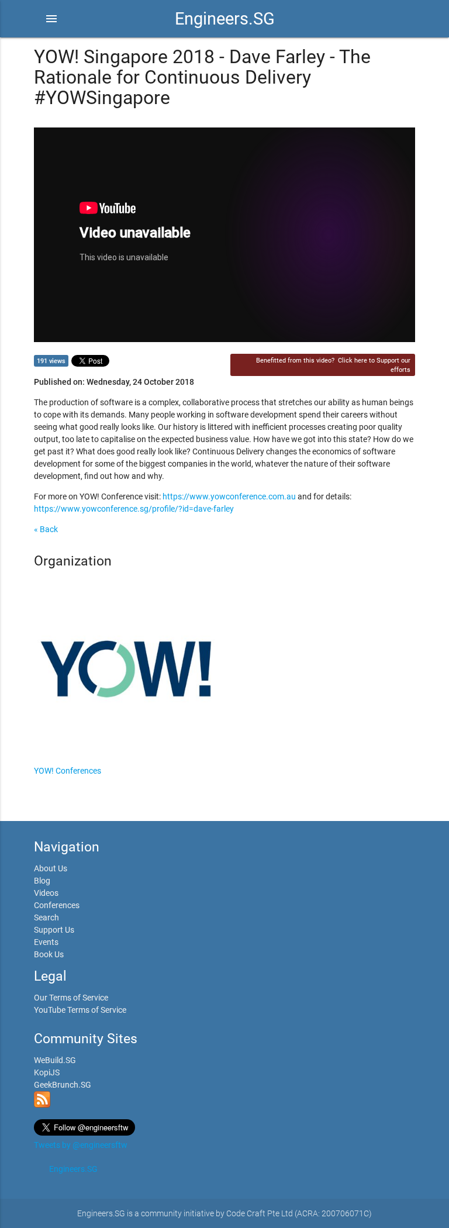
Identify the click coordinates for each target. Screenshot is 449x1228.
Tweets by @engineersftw (80, 1145)
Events (46, 942)
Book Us (49, 954)
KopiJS (47, 1072)
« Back (46, 529)
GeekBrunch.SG (62, 1084)
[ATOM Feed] (42, 1104)
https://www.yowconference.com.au (229, 496)
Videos (46, 893)
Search (46, 917)
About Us (50, 868)
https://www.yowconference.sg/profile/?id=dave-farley (134, 508)
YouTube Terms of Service (80, 1010)
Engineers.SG (225, 19)
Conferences (57, 905)
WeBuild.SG (55, 1060)
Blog (42, 880)
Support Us (54, 929)
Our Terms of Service (71, 997)
